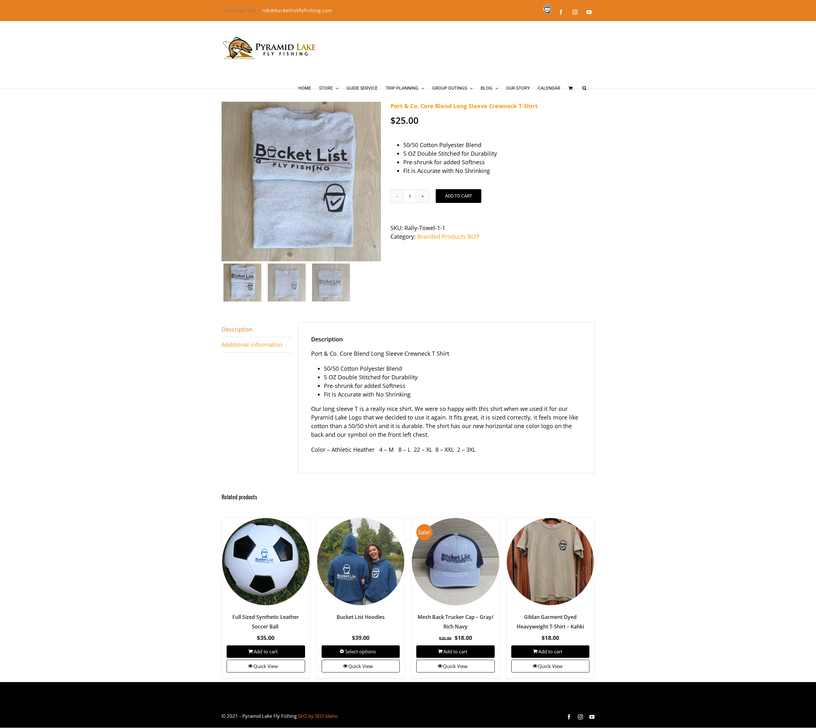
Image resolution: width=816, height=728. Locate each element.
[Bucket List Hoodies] (361, 562)
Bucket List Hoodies (361, 616)
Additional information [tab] (252, 344)
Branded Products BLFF (448, 236)
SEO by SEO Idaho (318, 716)
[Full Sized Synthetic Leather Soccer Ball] (266, 562)
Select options (360, 651)
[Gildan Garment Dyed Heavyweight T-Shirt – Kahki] (550, 562)
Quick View (265, 666)
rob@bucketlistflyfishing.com (297, 10)
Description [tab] (237, 329)
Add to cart (458, 195)
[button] (584, 88)
